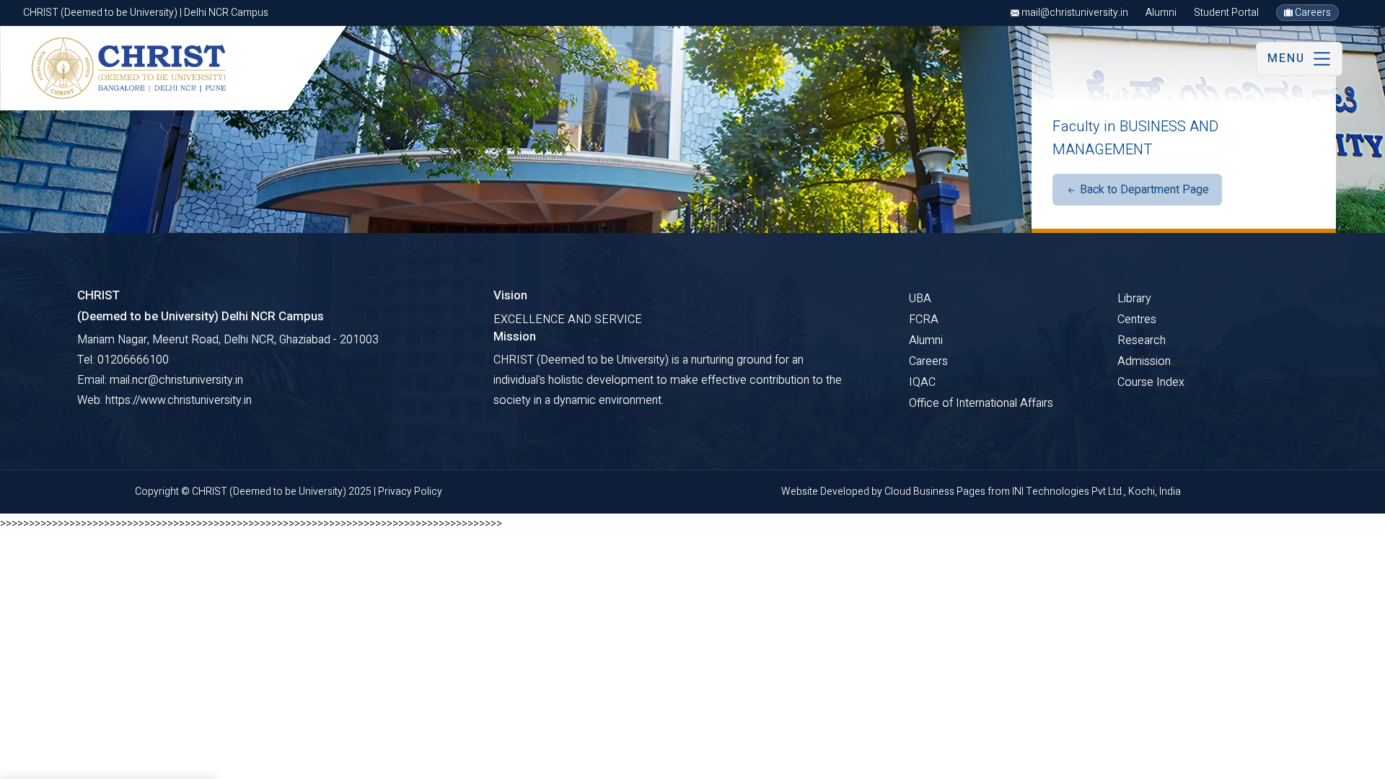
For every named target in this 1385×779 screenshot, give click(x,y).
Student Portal (1226, 12)
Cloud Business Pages (936, 491)
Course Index (1150, 382)
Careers (1312, 12)
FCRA (923, 319)
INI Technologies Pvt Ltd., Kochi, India (1096, 491)
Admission (1144, 361)
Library (1134, 298)
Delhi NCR (77, 762)
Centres (1136, 319)
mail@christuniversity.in (1073, 12)
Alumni (1161, 12)
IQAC (922, 382)
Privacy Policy (410, 491)
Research (1141, 340)
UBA (920, 298)
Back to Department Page (1143, 189)
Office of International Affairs (981, 403)
